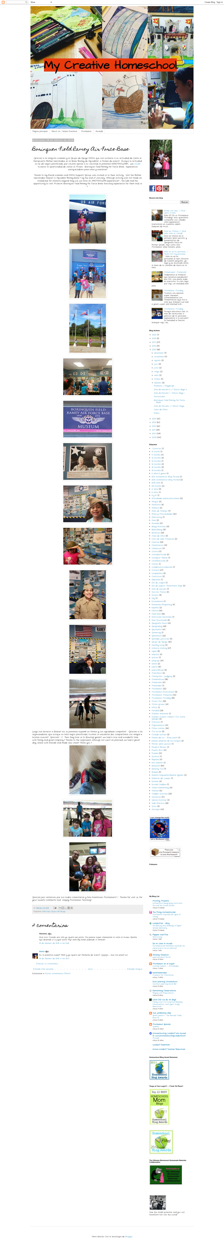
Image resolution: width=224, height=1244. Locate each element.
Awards (99, 131)
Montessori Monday (173, 290)
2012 (154, 426)
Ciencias (155, 542)
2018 (154, 338)
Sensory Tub (157, 769)
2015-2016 (156, 483)
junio (156, 367)
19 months (156, 470)
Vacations (156, 797)
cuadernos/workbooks (162, 567)
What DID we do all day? (164, 999)
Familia (155, 610)
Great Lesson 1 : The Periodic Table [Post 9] (167, 1016)
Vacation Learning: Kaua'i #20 (164, 984)
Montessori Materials (162, 695)
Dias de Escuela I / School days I (169, 393)
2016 (154, 346)
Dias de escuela (159, 589)
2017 (154, 342)
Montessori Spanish (162, 1024)
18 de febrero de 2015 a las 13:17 (54, 958)
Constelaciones (158, 561)
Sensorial (156, 765)
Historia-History (159, 648)
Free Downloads (159, 620)
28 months (156, 486)
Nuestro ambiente (160, 713)
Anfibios (155, 508)
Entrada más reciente (43, 969)
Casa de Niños (160, 409)
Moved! (156, 1038)
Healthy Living (158, 645)
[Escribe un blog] (62, 907)
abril (156, 375)
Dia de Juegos (158, 582)
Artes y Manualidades (162, 514)
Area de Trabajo (159, 511)
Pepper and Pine (160, 934)
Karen (41, 951)
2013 (154, 422)
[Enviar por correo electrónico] (60, 907)
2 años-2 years (159, 473)
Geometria (157, 629)
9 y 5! (154, 495)
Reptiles (155, 759)
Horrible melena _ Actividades (166, 966)
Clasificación (157, 545)
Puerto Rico (157, 750)
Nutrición (156, 722)
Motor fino (157, 701)
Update (156, 1026)
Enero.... (157, 413)
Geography (157, 626)
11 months (156, 455)
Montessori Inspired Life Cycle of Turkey (166, 915)
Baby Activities (158, 526)
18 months (156, 467)
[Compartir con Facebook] (68, 907)
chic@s (137, 163)
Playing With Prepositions (163, 993)
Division (155, 595)
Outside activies (159, 734)
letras (154, 663)
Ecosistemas (157, 601)
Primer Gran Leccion (161, 744)
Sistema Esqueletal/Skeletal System (167, 775)
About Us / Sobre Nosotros (64, 131)
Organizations (158, 725)
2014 (154, 418)
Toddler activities (160, 793)
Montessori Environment (163, 692)
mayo (157, 371)
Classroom (157, 548)
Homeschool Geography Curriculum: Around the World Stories (167, 904)
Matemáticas (158, 679)
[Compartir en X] (65, 907)
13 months (156, 461)
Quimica (155, 756)
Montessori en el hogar (163, 963)
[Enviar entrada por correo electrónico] (55, 908)
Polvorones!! (159, 396)
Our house (156, 731)
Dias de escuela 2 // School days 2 (170, 389)
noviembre (159, 356)
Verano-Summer (159, 800)
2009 (154, 437)
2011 (154, 430)
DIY (153, 598)
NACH (154, 707)
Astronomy (157, 517)
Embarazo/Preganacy (162, 604)
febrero (158, 382)
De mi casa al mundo (162, 943)
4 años (155, 489)
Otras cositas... (158, 728)
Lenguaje (156, 660)
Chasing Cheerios (161, 955)
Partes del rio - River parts (165, 737)
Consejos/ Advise (159, 557)
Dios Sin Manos (159, 592)
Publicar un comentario (47, 963)
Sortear (155, 781)
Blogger (128, 1236)
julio (156, 364)
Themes (155, 790)
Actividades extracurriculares (165, 498)
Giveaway (156, 632)
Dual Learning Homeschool (165, 981)
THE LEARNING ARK (162, 1013)
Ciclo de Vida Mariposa (163, 539)
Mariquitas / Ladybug (162, 676)
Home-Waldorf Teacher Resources (169, 1049)
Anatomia (156, 504)
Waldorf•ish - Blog (161, 923)
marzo (157, 379)
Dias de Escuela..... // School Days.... (169, 406)
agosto (157, 360)
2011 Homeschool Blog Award (165, 476)
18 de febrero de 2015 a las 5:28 (54, 943)
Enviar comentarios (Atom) (57, 973)
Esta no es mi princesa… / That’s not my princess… (176, 252)
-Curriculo (156, 448)
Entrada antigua (134, 969)
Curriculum (157, 576)
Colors (155, 551)
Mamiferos (157, 673)
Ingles (154, 651)
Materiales (157, 682)
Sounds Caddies (159, 784)
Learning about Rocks (162, 957)
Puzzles (155, 753)
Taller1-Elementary (160, 787)
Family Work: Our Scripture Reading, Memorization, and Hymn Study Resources (168, 1004)
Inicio (90, 969)
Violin (154, 806)
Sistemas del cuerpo (161, 778)
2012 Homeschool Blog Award (166, 479)
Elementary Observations (164, 990)
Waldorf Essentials (161, 1044)
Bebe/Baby (157, 529)
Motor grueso (158, 704)
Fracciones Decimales (162, 617)
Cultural (155, 570)
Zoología (156, 809)
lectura (155, 657)
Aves (154, 520)
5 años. (155, 492)
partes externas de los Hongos (166, 741)
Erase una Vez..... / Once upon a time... (174, 211)
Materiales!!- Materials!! (175, 272)
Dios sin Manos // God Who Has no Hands (175, 232)
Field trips (46, 911)
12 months (156, 458)
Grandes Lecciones (160, 639)
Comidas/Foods (159, 554)
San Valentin (157, 762)
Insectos (155, 654)
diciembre (159, 353)
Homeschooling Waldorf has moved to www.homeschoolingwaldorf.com (169, 1034)
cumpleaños (157, 573)
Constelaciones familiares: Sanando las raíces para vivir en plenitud (169, 947)
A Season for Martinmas (163, 975)
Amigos (155, 501)
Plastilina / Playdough (164, 386)
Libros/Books (158, 670)
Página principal (40, 131)
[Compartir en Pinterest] (71, 907)
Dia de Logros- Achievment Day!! (167, 585)
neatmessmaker (160, 972)
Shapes (155, 772)
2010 (154, 433)
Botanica (156, 533)
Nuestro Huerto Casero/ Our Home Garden (168, 718)
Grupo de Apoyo (58, 911)
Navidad (155, 710)
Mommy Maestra (161, 901)
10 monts (156, 451)
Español (155, 607)
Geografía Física (159, 623)
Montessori (86, 131)
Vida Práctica (158, 803)
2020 (154, 334)
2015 (154, 349)
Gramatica (157, 635)
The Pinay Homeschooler (164, 912)
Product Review (159, 747)
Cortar (155, 564)
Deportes (156, 579)
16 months (156, 464)
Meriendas (157, 685)
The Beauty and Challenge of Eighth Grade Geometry (167, 926)
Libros (154, 667)
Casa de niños (158, 536)
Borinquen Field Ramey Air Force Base (169, 401)
